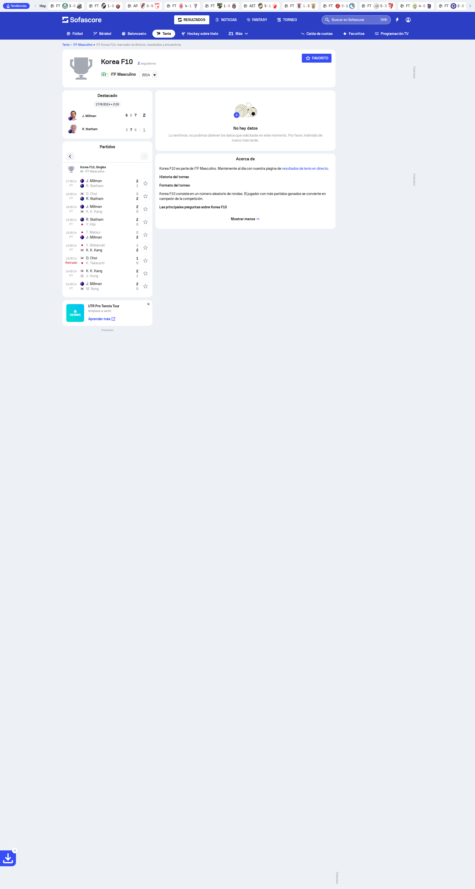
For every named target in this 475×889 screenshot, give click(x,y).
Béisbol (105, 34)
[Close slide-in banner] (15, 850)
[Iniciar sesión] (408, 19)
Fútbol (77, 34)
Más (235, 33)
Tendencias (18, 6)
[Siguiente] (470, 6)
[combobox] (149, 75)
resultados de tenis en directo (305, 168)
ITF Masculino (83, 45)
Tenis (167, 34)
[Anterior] (36, 6)
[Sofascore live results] (81, 20)
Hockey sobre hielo (202, 34)
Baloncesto (137, 34)
